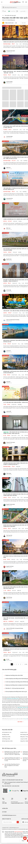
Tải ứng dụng (17, 2)
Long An (23, 738)
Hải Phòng (6, 738)
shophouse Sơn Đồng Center (13, 698)
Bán (3, 15)
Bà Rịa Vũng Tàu (7, 741)
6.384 (26, 664)
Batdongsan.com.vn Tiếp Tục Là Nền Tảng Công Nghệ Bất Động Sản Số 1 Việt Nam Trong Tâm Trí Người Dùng (12, 753)
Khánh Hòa (6, 736)
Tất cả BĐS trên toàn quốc (10, 15)
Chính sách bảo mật (18, 831)
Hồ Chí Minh (6, 732)
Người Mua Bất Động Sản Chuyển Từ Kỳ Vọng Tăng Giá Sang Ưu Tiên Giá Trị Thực (12, 759)
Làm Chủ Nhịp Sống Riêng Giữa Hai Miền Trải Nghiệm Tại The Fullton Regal (12, 766)
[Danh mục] (2, 2)
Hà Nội (23, 732)
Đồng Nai (24, 736)
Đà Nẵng (5, 734)
